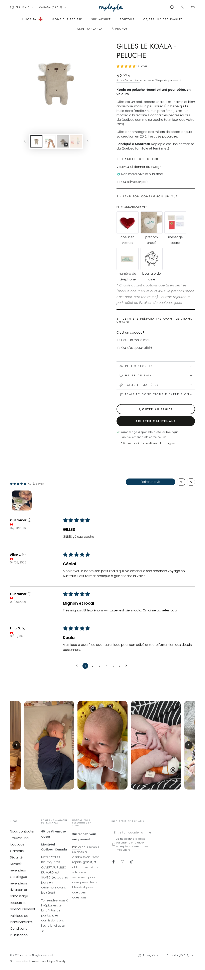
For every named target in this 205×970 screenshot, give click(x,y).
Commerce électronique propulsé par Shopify (37, 961)
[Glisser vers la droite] (87, 141)
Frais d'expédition (128, 80)
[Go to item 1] (22, 500)
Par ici (76, 847)
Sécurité (16, 857)
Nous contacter (22, 831)
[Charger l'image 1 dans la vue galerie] (36, 141)
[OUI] (151, 832)
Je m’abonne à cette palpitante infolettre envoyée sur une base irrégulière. (132, 844)
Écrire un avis (151, 482)
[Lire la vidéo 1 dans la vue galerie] (63, 141)
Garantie (17, 851)
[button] (172, 7)
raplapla (25, 955)
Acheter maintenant (156, 421)
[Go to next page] (127, 666)
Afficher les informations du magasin (149, 443)
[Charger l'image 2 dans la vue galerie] (50, 141)
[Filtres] (181, 482)
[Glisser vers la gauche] (24, 141)
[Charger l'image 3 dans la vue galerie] (76, 141)
